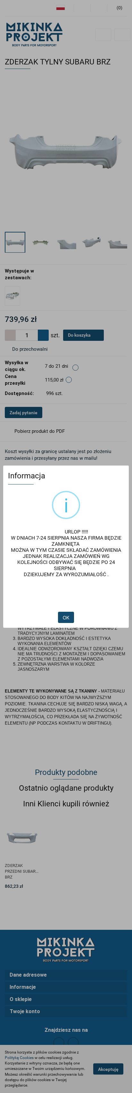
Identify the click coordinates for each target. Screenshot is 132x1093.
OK (66, 617)
